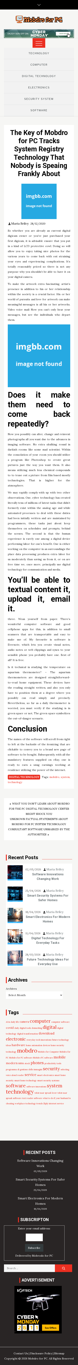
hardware (18, 1045)
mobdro (54, 777)
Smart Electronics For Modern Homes (48, 919)
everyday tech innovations (39, 1039)
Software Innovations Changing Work (48, 876)
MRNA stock (24, 1063)
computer (40, 1021)
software (16, 1086)
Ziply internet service (53, 1103)
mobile (60, 1057)
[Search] (63, 1268)
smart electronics (45, 1075)
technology (15, 782)
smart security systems (48, 1080)
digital (49, 1027)
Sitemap (59, 1353)
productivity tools (52, 1063)
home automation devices (38, 1045)
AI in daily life (12, 1022)
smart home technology (25, 1080)
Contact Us (21, 1353)
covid (10, 1028)
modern (12, 1063)
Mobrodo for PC (42, 1255)
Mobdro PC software (43, 1057)
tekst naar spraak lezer (46, 1093)
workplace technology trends (29, 1103)
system (65, 777)
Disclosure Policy (41, 1353)
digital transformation (27, 1033)
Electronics (39, 87)
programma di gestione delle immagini (24, 1069)
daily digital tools (22, 1028)
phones (37, 1062)
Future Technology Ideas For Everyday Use (48, 962)
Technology (39, 53)
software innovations (36, 1086)
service (30, 1074)
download (47, 1033)
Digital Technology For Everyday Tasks (48, 940)
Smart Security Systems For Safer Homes (48, 898)
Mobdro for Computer (48, 1051)
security (51, 1068)
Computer (39, 64)
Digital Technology (39, 76)
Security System (39, 99)
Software (39, 110)
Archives (11, 988)
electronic (16, 1039)
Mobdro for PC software (20, 1057)
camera (24, 1021)
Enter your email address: (34, 1242)
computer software (60, 1022)
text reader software (32, 1098)
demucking (37, 1028)
